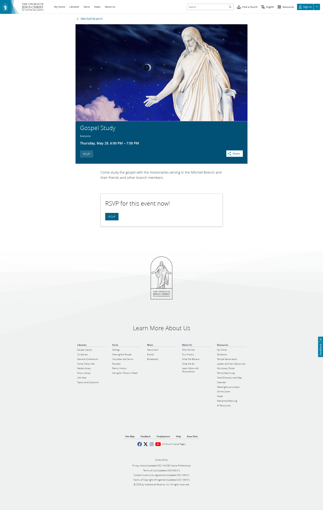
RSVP (86, 154)
